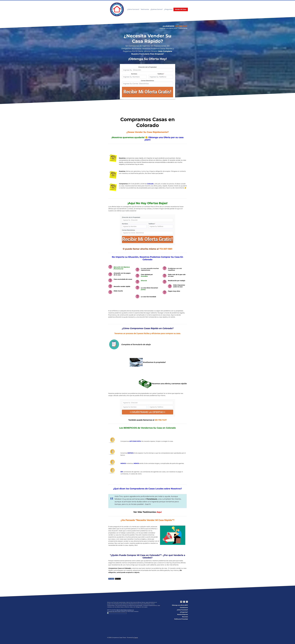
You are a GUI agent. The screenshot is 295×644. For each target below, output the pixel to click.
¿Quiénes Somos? (156, 9)
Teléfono (160, 74)
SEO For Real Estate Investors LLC (125, 610)
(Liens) (143, 289)
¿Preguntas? (168, 9)
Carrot (136, 637)
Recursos (185, 616)
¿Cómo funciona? (133, 9)
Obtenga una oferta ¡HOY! (168, 28)
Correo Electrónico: (147, 80)
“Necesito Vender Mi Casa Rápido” (154, 520)
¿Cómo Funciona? (182, 610)
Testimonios (145, 9)
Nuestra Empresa (182, 614)
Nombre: (134, 74)
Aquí (159, 512)
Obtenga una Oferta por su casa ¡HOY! (164, 138)
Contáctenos (183, 28)
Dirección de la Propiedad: (147, 67)
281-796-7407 (181, 26)
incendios (144, 276)
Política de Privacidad (181, 619)
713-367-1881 (165, 249)
